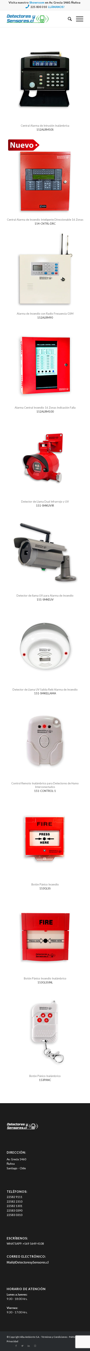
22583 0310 (14, 1215)
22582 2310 (14, 1201)
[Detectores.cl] (22, 1129)
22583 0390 (14, 1210)
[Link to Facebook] (16, 1346)
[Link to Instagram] (35, 1346)
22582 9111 (14, 1197)
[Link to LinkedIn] (29, 1346)
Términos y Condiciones (54, 1337)
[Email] (28, 1263)
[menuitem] (68, 18)
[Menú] (77, 18)
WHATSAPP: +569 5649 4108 (25, 1243)
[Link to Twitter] (22, 1346)
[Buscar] (68, 18)
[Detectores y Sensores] (37, 18)
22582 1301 (14, 1206)
